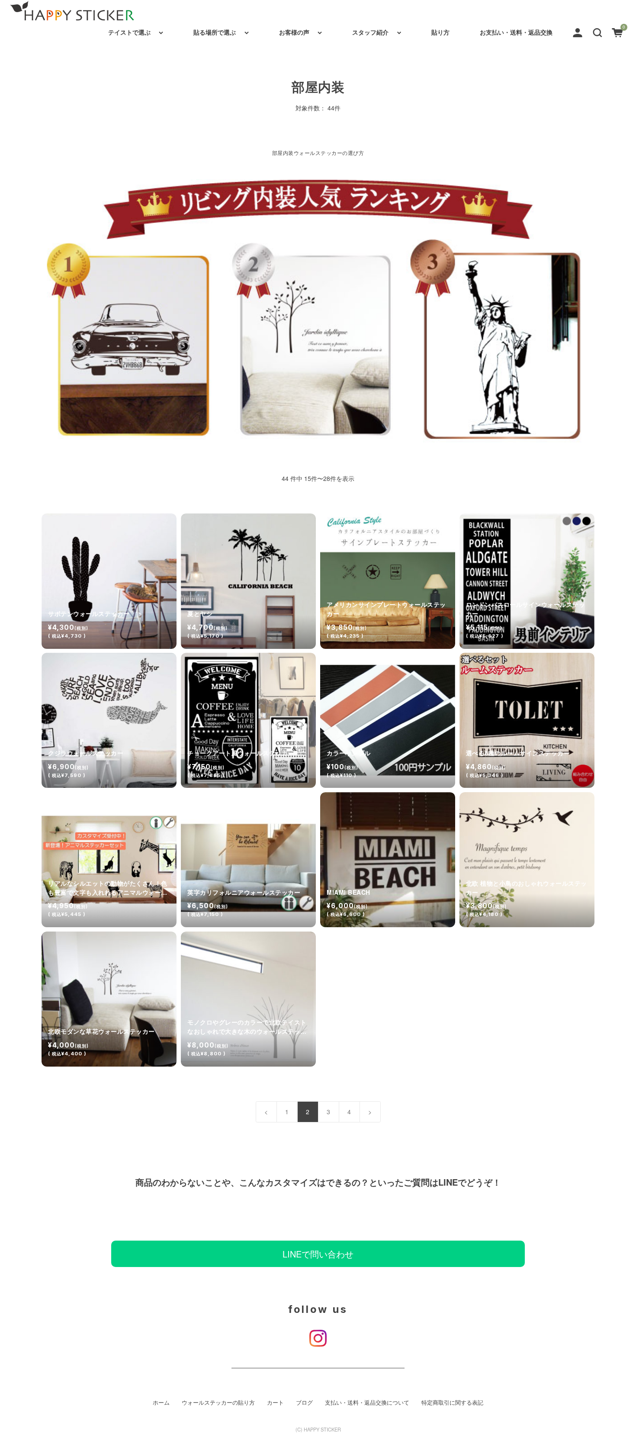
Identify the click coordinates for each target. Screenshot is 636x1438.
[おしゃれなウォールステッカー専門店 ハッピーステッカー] (72, 11)
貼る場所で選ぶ (214, 32)
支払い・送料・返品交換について (367, 1402)
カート (275, 1402)
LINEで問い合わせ (318, 1254)
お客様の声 (294, 32)
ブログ (304, 1402)
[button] (597, 31)
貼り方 (440, 32)
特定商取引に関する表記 (452, 1402)
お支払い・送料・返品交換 (516, 32)
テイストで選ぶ (129, 32)
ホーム (161, 1402)
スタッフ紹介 (370, 32)
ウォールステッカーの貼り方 (218, 1402)
